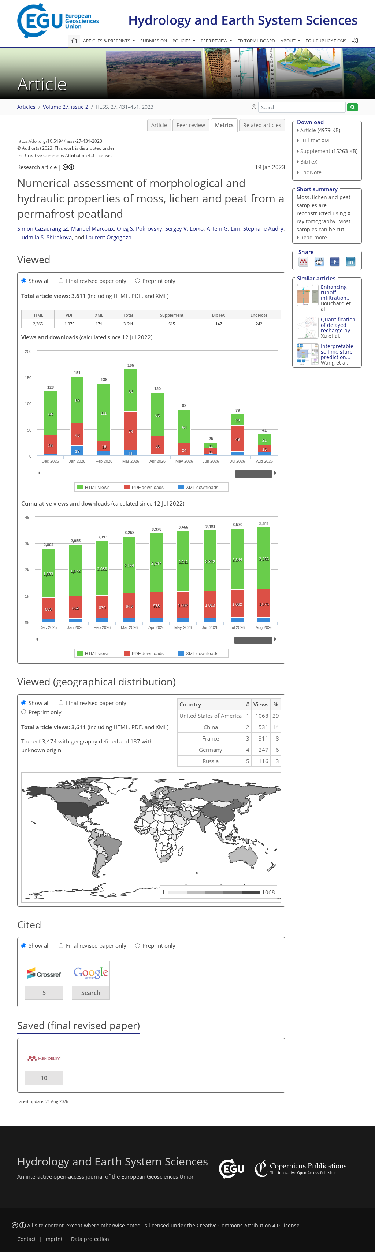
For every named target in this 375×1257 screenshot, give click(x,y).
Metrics (224, 125)
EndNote (311, 172)
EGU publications (325, 41)
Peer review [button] (215, 41)
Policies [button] (182, 41)
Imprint (53, 1239)
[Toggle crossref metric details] (44, 972)
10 (44, 1078)
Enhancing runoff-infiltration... (336, 292)
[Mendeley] (303, 261)
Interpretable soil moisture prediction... (337, 352)
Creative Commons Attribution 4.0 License (248, 1225)
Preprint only (158, 280)
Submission (153, 41)
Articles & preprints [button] (107, 41)
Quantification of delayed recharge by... (338, 325)
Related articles (262, 125)
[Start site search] (352, 107)
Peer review (191, 125)
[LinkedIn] (351, 261)
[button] (254, 107)
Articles (26, 107)
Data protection (90, 1239)
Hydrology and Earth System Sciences (243, 20)
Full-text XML (316, 140)
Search (90, 993)
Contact (26, 1239)
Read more (313, 237)
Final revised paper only (96, 280)
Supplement (315, 151)
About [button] (289, 41)
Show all (39, 280)
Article (159, 125)
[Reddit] (319, 261)
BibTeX (308, 161)
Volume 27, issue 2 (65, 107)
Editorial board (256, 41)
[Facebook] (335, 261)
